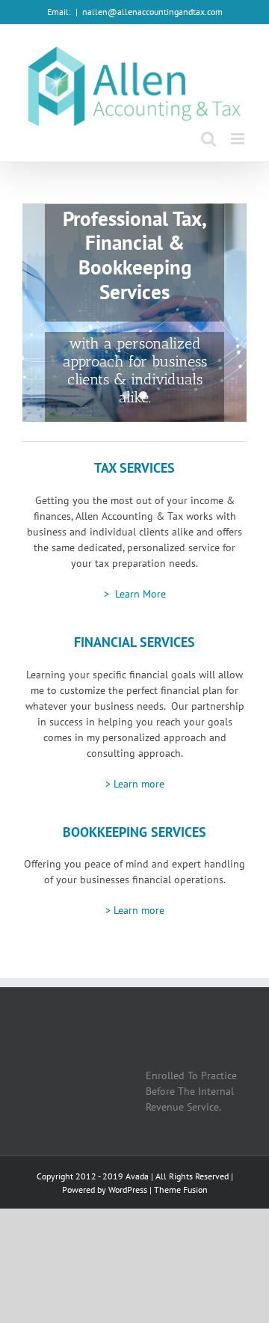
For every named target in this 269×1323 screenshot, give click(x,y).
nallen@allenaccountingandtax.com (152, 11)
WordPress (127, 1189)
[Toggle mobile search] (208, 139)
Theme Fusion (181, 1189)
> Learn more (134, 784)
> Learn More (135, 594)
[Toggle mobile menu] (239, 139)
